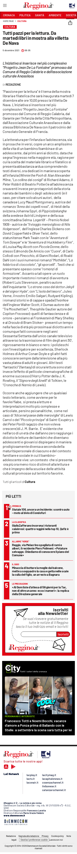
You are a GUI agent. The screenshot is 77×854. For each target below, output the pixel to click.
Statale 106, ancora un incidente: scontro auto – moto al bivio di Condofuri (40, 511)
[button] (70, 23)
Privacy (45, 836)
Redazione (11, 836)
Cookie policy (57, 836)
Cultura (21, 21)
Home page (8, 21)
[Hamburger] (5, 6)
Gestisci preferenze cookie (34, 839)
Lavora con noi (56, 839)
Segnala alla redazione (28, 836)
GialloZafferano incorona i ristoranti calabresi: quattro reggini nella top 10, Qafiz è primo (40, 529)
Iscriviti (63, 634)
